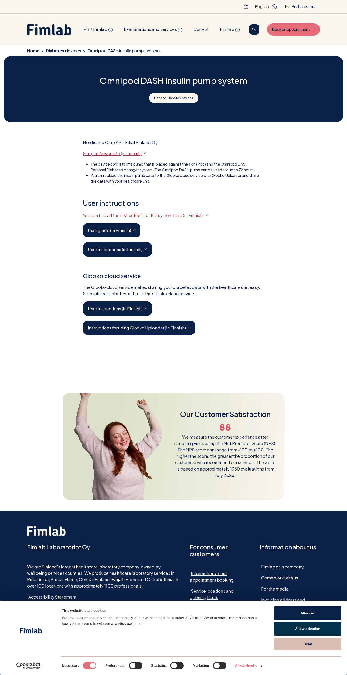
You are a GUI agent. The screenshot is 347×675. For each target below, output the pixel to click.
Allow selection (307, 629)
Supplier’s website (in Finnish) (114, 153)
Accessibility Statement (52, 597)
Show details (246, 666)
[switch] (135, 665)
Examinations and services (150, 29)
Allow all (307, 613)
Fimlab (227, 29)
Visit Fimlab (95, 29)
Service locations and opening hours (212, 594)
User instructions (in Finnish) (120, 249)
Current (201, 29)
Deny (307, 644)
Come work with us (279, 577)
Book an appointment (296, 29)
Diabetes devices (63, 50)
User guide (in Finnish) (114, 230)
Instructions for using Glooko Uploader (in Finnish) (141, 327)
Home (33, 50)
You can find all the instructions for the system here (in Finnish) (145, 215)
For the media (275, 589)
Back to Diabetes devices (173, 98)
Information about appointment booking (212, 577)
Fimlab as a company (282, 566)
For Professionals (300, 6)
